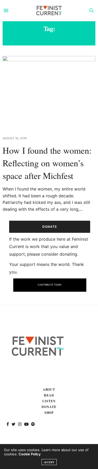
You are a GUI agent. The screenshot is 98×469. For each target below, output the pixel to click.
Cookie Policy (30, 454)
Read (49, 395)
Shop (49, 412)
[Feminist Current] (49, 10)
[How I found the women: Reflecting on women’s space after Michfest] (49, 93)
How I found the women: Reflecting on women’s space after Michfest (47, 162)
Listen (49, 401)
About (49, 389)
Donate (49, 407)
